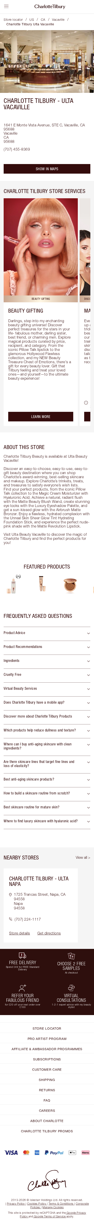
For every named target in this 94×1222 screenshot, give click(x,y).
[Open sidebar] (6, 6)
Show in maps (47, 169)
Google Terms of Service (49, 1216)
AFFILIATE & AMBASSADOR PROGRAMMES (47, 1049)
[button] (47, 634)
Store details (19, 933)
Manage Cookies (53, 1207)
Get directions (49, 933)
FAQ (47, 1100)
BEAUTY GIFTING (25, 310)
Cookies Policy (36, 1203)
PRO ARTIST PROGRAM (47, 1039)
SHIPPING (47, 1080)
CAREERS (47, 1110)
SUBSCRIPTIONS (47, 1059)
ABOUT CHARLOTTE (47, 1121)
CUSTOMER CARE (47, 1069)
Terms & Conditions (61, 1203)
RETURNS (47, 1090)
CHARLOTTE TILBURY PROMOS (47, 1131)
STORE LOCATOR (47, 1028)
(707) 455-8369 (17, 149)
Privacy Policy (16, 1203)
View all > (83, 857)
